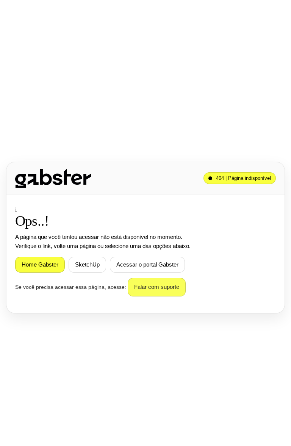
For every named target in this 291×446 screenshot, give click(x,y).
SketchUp (87, 265)
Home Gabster (40, 265)
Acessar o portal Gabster (147, 265)
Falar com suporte (156, 287)
